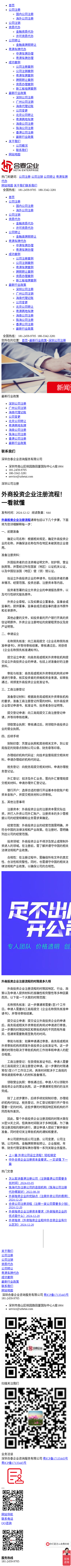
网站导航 (7, 1514)
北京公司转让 (24, 115)
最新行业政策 (17, 93)
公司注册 (14, 9)
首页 (12, 5)
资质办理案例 (24, 84)
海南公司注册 (24, 123)
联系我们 (22, 150)
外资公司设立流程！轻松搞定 (32, 1155)
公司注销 (14, 22)
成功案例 (14, 62)
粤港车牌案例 (24, 75)
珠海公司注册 (24, 128)
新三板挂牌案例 (26, 88)
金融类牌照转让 (26, 44)
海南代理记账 (24, 106)
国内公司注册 (24, 14)
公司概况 (22, 145)
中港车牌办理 (24, 53)
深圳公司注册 (24, 97)
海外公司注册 (24, 18)
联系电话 (7, 1518)
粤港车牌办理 (24, 58)
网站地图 (14, 154)
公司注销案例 (24, 71)
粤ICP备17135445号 (56, 1294)
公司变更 (22, 110)
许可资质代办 (24, 36)
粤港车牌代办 (17, 49)
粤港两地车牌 (24, 119)
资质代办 (14, 27)
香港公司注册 (24, 132)
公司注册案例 (24, 66)
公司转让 (14, 40)
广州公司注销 (24, 101)
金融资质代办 (24, 31)
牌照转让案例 (24, 79)
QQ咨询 (6, 1523)
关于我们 (14, 141)
